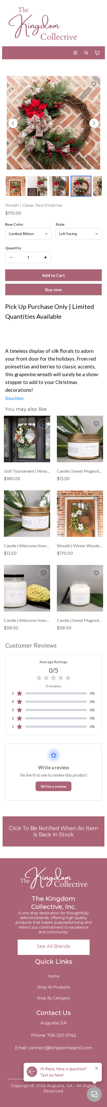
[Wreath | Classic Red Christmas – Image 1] (15, 186)
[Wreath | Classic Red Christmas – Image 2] (37, 186)
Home (53, 976)
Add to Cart (53, 275)
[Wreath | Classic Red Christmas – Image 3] (59, 186)
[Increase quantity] (45, 257)
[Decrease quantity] (11, 257)
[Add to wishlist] (94, 84)
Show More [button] (14, 398)
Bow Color (14, 224)
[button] (75, 52)
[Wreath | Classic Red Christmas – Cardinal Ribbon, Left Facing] (81, 186)
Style (60, 224)
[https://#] (53, 877)
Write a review (53, 786)
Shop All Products (53, 987)
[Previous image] (13, 123)
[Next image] (94, 123)
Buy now (53, 289)
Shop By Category (53, 998)
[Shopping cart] (97, 52)
